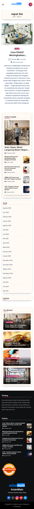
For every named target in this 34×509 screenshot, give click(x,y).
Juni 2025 (6, 234)
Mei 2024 (5, 291)
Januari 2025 (7, 256)
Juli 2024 (5, 282)
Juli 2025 (5, 230)
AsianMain (14, 59)
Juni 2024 (6, 286)
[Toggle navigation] (3, 5)
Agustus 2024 (7, 278)
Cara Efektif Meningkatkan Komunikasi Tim (17, 55)
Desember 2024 (8, 260)
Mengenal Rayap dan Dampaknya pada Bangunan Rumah (11, 158)
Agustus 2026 (7, 208)
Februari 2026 (7, 216)
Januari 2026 (7, 221)
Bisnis (17, 48)
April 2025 (6, 243)
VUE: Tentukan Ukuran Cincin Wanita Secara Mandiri (12, 188)
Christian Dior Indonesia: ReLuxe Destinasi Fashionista (12, 168)
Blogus (26, 504)
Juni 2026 (6, 212)
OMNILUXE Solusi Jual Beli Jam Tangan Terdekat (16, 380)
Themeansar (17, 506)
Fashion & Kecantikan (12, 358)
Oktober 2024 (7, 269)
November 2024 (8, 264)
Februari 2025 (7, 251)
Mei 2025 (5, 238)
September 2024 (8, 273)
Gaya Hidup (9, 322)
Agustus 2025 (7, 225)
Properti (8, 340)
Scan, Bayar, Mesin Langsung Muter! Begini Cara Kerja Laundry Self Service (15, 327)
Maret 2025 (6, 247)
